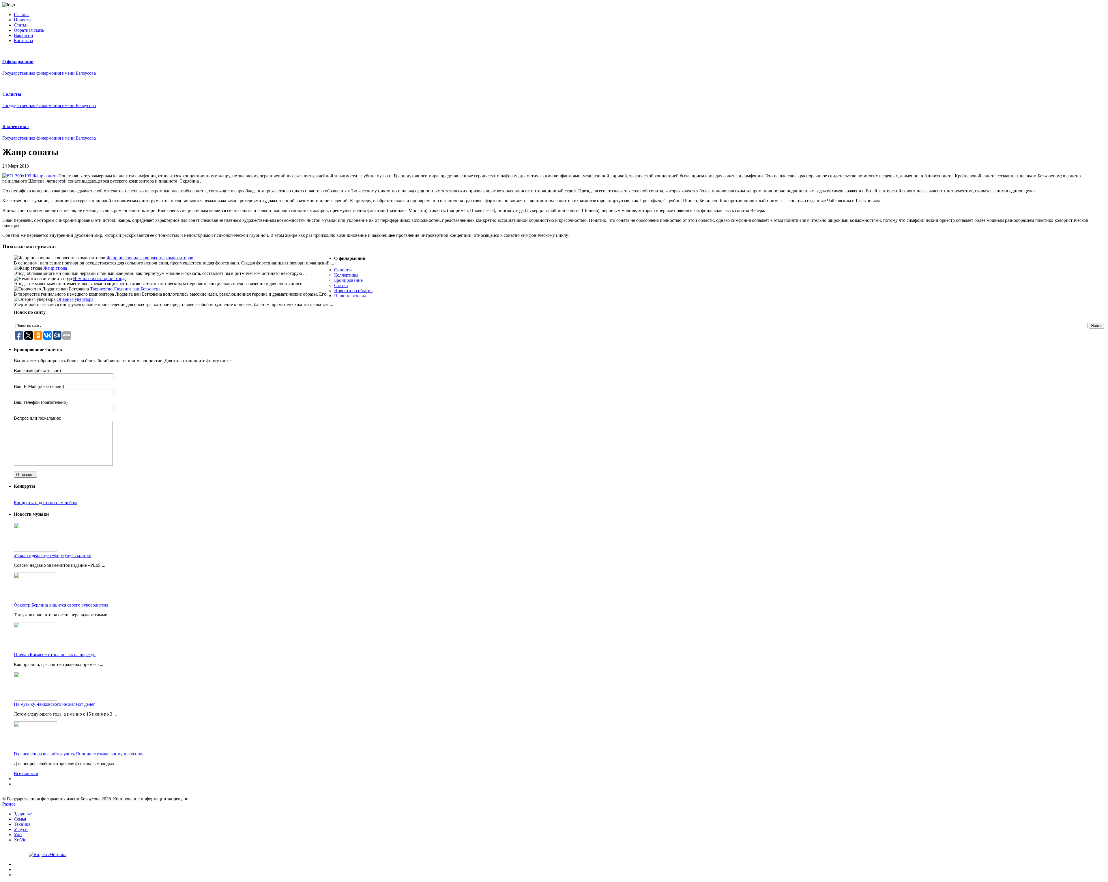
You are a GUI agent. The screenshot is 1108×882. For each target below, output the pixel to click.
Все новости (26, 773)
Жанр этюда (55, 268)
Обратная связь (29, 30)
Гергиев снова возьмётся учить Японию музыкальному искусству (78, 753)
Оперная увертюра (75, 299)
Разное (9, 804)
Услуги (21, 829)
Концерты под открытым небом (45, 502)
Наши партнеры (350, 295)
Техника (22, 824)
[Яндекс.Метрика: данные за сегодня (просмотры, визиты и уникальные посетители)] (47, 854)
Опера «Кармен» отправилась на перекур (55, 654)
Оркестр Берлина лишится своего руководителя (61, 605)
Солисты (343, 269)
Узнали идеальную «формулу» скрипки (52, 555)
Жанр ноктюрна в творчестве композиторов (149, 257)
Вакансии (23, 35)
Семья (20, 819)
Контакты (23, 40)
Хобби (20, 839)
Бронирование (348, 280)
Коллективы (346, 275)
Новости (22, 19)
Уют (18, 834)
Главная (21, 14)
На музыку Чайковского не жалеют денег (54, 704)
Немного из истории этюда (99, 278)
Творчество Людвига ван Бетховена (125, 288)
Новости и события (353, 290)
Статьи (21, 24)
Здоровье (23, 813)
